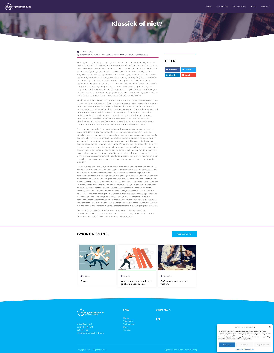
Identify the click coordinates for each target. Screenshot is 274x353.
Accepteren (227, 345)
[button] (270, 327)
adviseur (96, 55)
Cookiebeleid (239, 349)
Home (208, 6)
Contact (265, 6)
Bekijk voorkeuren (262, 345)
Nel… (190, 281)
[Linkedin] (158, 319)
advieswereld (86, 55)
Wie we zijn (222, 6)
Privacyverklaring (249, 349)
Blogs (254, 6)
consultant (119, 55)
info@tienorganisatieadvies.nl (90, 333)
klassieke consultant (134, 55)
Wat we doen (239, 6)
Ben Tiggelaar (107, 55)
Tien (146, 55)
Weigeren (244, 345)
